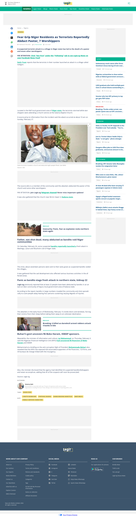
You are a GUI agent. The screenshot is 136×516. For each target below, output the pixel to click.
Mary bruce (79, 396)
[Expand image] (89, 125)
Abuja (45, 9)
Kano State (64, 9)
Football (99, 69)
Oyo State (73, 9)
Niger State (27, 392)
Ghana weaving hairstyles (62, 396)
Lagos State (37, 9)
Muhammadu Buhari (77, 347)
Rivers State (53, 9)
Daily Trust (21, 62)
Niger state (57, 110)
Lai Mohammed (64, 338)
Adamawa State (107, 9)
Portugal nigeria (45, 396)
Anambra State (84, 9)
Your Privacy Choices (70, 515)
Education (99, 80)
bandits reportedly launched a (63, 246)
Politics (98, 102)
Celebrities (99, 202)
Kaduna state (67, 197)
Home (19, 28)
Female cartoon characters (33, 400)
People (98, 91)
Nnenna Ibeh (38, 44)
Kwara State (95, 9)
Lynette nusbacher (29, 396)
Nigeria (27, 9)
